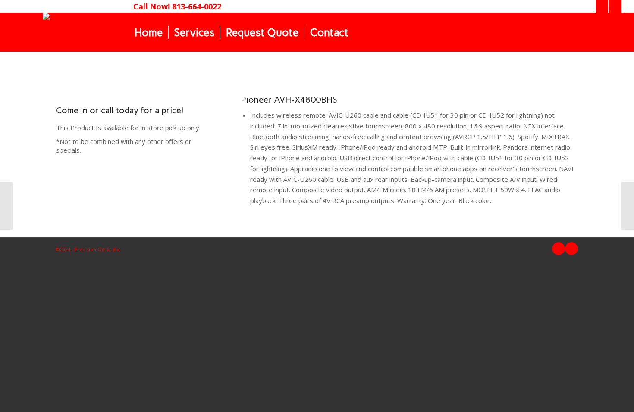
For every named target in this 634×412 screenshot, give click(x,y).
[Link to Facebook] (602, 6)
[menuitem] (148, 32)
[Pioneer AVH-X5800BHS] (6, 206)
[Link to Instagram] (615, 6)
